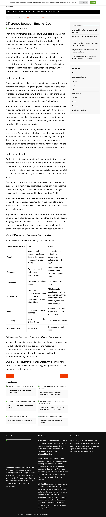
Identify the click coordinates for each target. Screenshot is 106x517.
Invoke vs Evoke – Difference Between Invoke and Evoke (85, 44)
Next (62, 376)
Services (75, 106)
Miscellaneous (50, 11)
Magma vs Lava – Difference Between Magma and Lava (84, 51)
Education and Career (79, 77)
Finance (14, 11)
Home (8, 11)
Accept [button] (93, 2)
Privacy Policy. (89, 451)
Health (28, 11)
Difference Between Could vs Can (20, 420)
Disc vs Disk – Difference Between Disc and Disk (85, 31)
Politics (74, 98)
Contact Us (60, 11)
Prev (11, 376)
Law (73, 89)
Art (73, 73)
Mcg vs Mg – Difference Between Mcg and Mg (84, 38)
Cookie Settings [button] (83, 2)
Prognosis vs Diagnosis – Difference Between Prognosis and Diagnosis (84, 57)
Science (21, 11)
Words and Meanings (38, 11)
